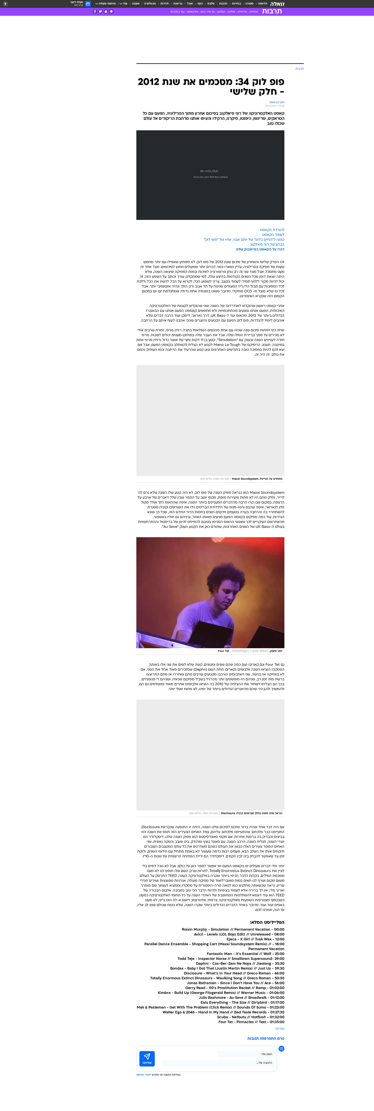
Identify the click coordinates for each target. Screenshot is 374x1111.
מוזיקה (231, 12)
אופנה (135, 3)
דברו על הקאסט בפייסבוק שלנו (260, 249)
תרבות (223, 3)
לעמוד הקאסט (273, 235)
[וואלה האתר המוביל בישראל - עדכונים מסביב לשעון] (277, 4)
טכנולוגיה (150, 3)
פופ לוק (279, 1029)
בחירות (236, 3)
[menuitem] (260, 4)
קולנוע (221, 12)
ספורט (250, 3)
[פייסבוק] (95, 11)
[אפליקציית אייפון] (105, 11)
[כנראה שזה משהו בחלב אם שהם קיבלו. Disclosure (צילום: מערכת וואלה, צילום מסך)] (210, 758)
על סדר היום (208, 12)
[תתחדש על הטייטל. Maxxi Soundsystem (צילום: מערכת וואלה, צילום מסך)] (210, 424)
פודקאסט (192, 12)
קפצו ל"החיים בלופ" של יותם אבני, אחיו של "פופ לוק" (244, 240)
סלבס (210, 3)
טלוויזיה (253, 12)
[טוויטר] (100, 11)
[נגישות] (5, 4)
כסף (200, 3)
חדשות (262, 3)
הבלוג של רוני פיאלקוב (267, 245)
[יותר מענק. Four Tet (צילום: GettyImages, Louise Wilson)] (210, 596)
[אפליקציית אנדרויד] (111, 11)
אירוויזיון (242, 12)
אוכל (190, 3)
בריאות (177, 3)
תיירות (165, 3)
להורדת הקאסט (272, 230)
